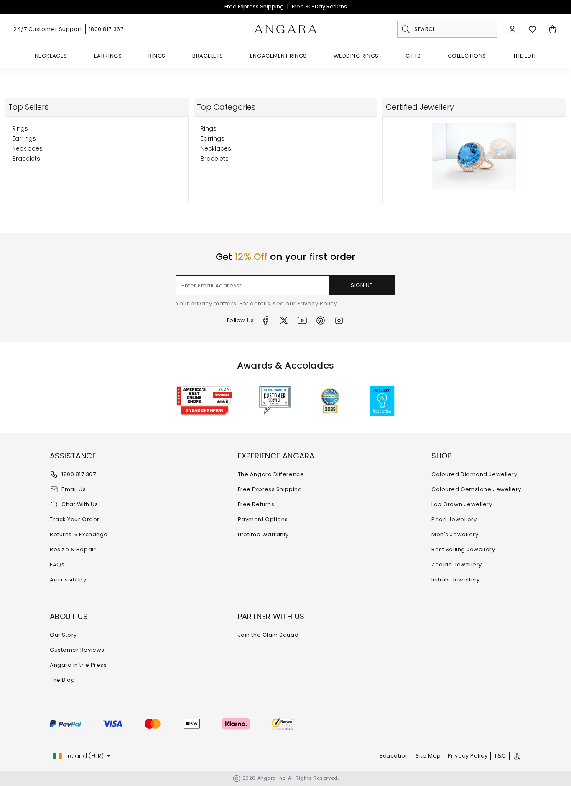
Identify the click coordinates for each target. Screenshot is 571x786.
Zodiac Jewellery (456, 564)
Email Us (73, 489)
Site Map (428, 756)
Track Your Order (74, 519)
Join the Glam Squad (268, 635)
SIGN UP (362, 285)
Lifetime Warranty (263, 534)
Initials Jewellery (455, 580)
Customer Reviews (77, 650)
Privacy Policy (317, 303)
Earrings (108, 56)
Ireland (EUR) (85, 756)
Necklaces (51, 56)
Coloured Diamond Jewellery (474, 474)
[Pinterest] (321, 320)
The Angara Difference (271, 474)
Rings (157, 56)
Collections (467, 56)
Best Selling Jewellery (463, 549)
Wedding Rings (356, 56)
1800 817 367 (106, 29)
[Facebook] (265, 320)
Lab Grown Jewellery (461, 504)
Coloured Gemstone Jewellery (476, 489)
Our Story (63, 635)
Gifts (413, 56)
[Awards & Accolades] (275, 401)
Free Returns (256, 504)
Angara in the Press (78, 665)
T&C (500, 756)
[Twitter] (284, 320)
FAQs (57, 564)
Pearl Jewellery (454, 519)
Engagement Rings (278, 56)
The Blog (62, 680)
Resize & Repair (73, 549)
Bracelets (207, 56)
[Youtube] (302, 320)
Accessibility (68, 580)
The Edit (524, 56)
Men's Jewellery (454, 534)
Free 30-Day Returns (319, 6)
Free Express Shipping (254, 6)
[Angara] (285, 29)
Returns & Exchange (79, 534)
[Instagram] (339, 320)
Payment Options (263, 519)
